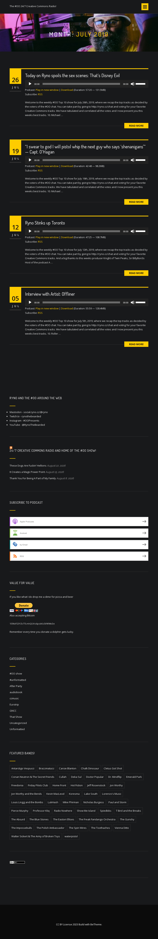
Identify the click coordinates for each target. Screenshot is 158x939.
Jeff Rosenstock (96, 785)
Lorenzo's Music (111, 793)
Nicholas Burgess (93, 802)
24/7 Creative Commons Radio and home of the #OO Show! (53, 450)
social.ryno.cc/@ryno (36, 412)
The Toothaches (100, 828)
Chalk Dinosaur (90, 768)
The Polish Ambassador (50, 828)
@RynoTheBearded (33, 425)
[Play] (30, 84)
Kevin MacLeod (55, 793)
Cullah (62, 777)
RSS (40, 94)
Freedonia (17, 785)
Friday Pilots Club (38, 785)
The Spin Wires (78, 828)
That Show (16, 717)
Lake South (90, 793)
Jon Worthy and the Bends (26, 793)
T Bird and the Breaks (128, 810)
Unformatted (17, 729)
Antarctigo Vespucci (22, 768)
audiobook (16, 692)
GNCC (13, 710)
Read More (136, 125)
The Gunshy (127, 819)
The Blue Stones (39, 819)
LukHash (53, 802)
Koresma (74, 793)
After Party (16, 686)
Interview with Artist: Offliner (50, 294)
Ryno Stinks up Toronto (45, 223)
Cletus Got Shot (113, 768)
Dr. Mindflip (115, 777)
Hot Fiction (77, 785)
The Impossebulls (21, 828)
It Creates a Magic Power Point (27, 472)
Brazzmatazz (46, 768)
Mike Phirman (71, 802)
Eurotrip (14, 704)
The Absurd (18, 819)
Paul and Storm (117, 802)
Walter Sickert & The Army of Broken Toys (35, 836)
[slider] (141, 83)
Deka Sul (76, 777)
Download (67, 90)
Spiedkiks (105, 810)
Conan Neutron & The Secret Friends (32, 777)
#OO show (16, 673)
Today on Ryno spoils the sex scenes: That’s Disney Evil (72, 75)
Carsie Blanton (67, 768)
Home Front (59, 785)
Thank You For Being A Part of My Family (33, 478)
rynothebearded (31, 416)
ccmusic (14, 698)
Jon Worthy (116, 785)
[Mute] (132, 84)
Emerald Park (134, 777)
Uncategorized (18, 723)
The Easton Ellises (63, 819)
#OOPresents (31, 420)
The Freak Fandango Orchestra (97, 819)
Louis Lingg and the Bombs (27, 802)
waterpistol (71, 836)
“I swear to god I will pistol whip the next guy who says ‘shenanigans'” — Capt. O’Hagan (85, 149)
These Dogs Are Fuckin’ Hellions (28, 465)
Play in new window (47, 90)
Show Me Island (86, 810)
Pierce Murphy (19, 810)
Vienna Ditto (122, 828)
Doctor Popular (95, 777)
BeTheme (96, 924)
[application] (86, 84)
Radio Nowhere (63, 810)
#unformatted (18, 680)
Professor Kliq (41, 810)
